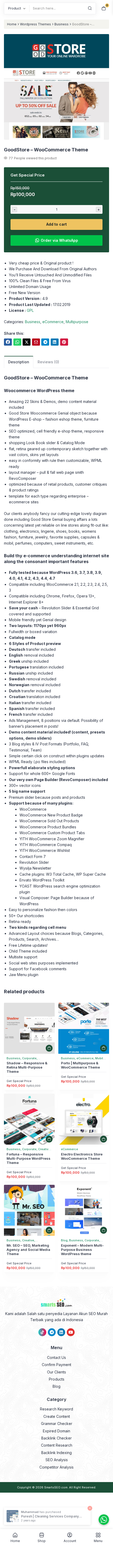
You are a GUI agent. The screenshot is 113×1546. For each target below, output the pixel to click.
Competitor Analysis (56, 1467)
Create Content (56, 1416)
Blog (56, 1386)
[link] (8, 342)
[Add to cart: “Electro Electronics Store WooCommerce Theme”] (103, 1139)
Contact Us (56, 1357)
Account (70, 1541)
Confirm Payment (56, 1364)
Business (61, 24)
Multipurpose (77, 321)
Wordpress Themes (35, 24)
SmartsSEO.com (56, 1487)
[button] (56, 87)
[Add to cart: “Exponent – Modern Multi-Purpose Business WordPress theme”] (103, 1230)
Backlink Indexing (56, 1452)
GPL (30, 310)
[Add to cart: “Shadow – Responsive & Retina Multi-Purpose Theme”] (49, 1048)
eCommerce (53, 321)
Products (56, 1379)
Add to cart (56, 224)
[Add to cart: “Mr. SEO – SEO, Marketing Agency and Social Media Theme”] (49, 1230)
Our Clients (56, 1372)
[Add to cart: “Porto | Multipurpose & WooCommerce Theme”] (103, 1048)
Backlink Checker (56, 1438)
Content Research (56, 1445)
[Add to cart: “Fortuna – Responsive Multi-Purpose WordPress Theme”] (49, 1139)
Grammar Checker (56, 1423)
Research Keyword (56, 1409)
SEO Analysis (56, 1459)
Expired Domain (56, 1431)
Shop (42, 1541)
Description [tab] (18, 362)
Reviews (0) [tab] (48, 362)
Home (12, 24)
